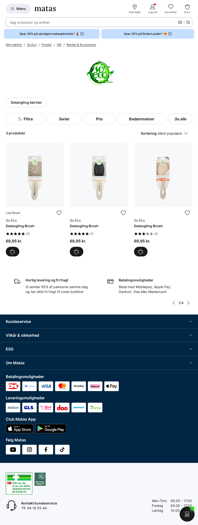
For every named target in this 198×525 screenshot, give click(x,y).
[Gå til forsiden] (45, 9)
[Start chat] (187, 514)
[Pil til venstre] (173, 303)
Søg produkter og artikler (30, 22)
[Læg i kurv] (12, 251)
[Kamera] (180, 22)
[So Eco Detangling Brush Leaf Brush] (35, 199)
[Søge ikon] (188, 22)
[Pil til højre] (188, 303)
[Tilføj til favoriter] (59, 213)
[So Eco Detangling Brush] (99, 199)
